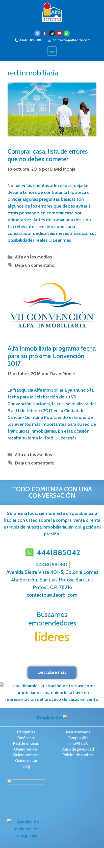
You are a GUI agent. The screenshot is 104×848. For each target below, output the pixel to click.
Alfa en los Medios (33, 257)
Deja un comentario (35, 265)
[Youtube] (59, 33)
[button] (52, 51)
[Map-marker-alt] (37, 33)
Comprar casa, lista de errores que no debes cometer (48, 155)
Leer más (62, 240)
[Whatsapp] (67, 33)
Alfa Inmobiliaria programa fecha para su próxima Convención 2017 (52, 356)
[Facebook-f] (45, 33)
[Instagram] (52, 33)
